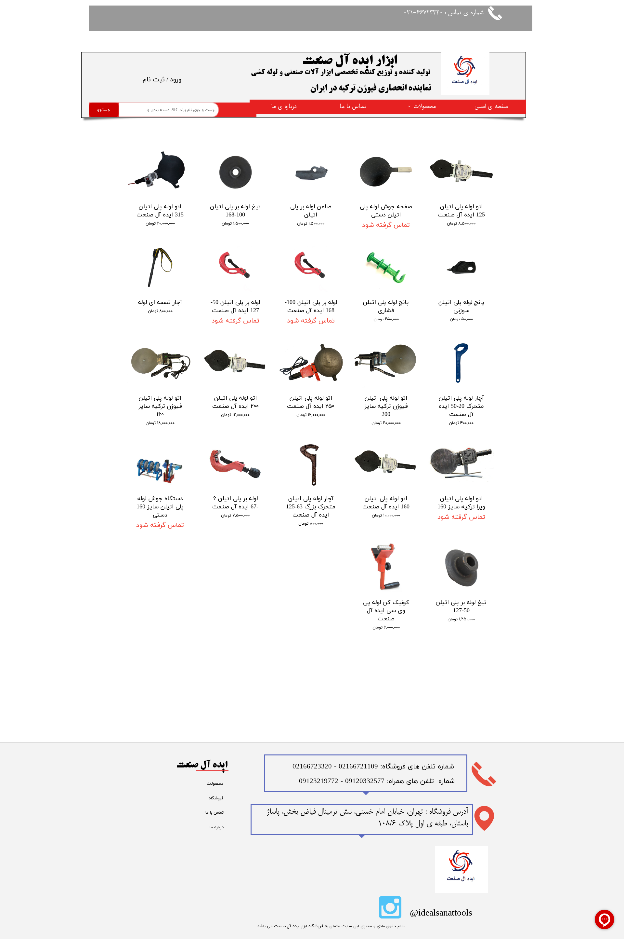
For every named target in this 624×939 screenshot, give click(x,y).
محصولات (424, 106)
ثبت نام (154, 79)
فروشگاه (216, 798)
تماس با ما (353, 106)
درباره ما (217, 827)
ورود (175, 79)
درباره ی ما (284, 106)
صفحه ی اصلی (491, 106)
